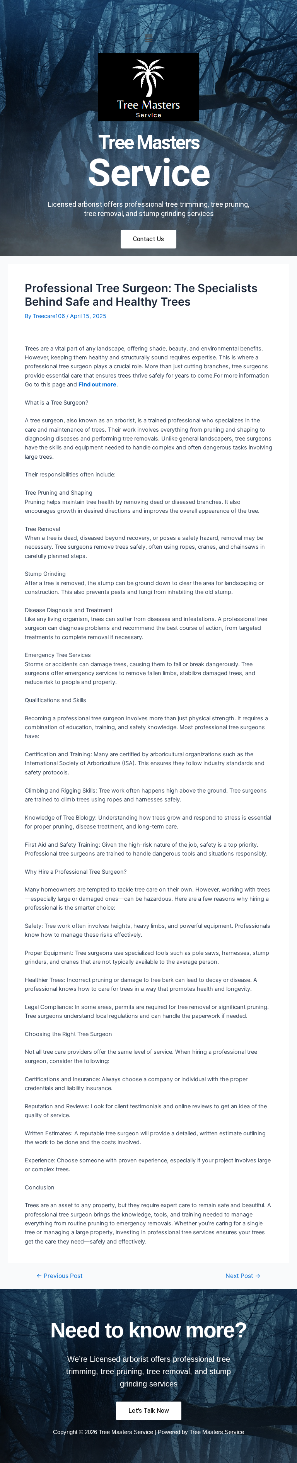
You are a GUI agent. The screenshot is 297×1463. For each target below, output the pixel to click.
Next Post (243, 1276)
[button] (148, 38)
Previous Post (59, 1276)
